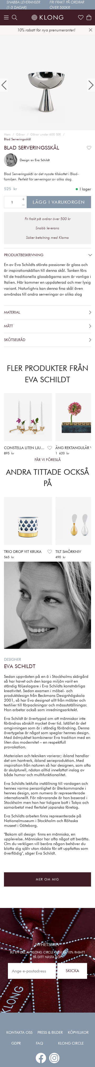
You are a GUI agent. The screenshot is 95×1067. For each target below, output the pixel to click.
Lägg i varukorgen (59, 202)
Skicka (72, 970)
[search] (14, 17)
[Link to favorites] (80, 17)
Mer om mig (47, 879)
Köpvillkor (78, 1032)
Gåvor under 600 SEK (45, 134)
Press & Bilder (50, 1032)
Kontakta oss (19, 1032)
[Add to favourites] (89, 148)
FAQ (39, 1043)
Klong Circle (71, 1043)
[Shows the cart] (89, 17)
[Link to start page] (47, 17)
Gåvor (20, 134)
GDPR (16, 1043)
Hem (7, 134)
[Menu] (6, 17)
